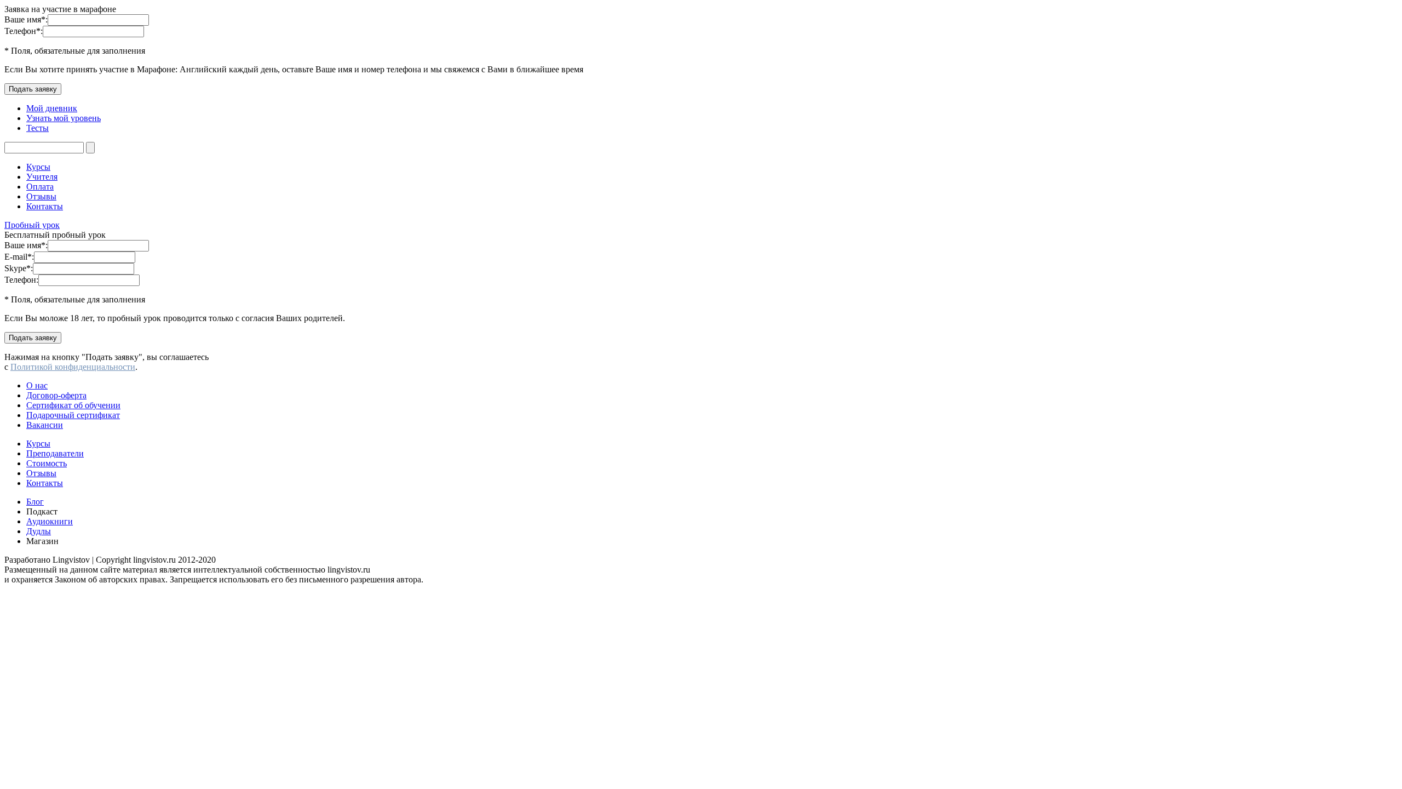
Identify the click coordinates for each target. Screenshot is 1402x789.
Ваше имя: (26, 19)
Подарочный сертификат (73, 415)
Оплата (40, 186)
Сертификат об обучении (73, 405)
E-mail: (19, 256)
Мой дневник (51, 108)
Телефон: (23, 31)
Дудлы (38, 531)
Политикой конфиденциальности (72, 366)
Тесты (37, 128)
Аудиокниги (49, 521)
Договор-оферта (56, 395)
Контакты (44, 206)
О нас (37, 385)
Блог (35, 501)
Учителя (42, 176)
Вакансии (44, 425)
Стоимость (46, 463)
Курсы (38, 166)
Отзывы (41, 196)
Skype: (18, 268)
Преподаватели (55, 453)
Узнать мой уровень (63, 118)
